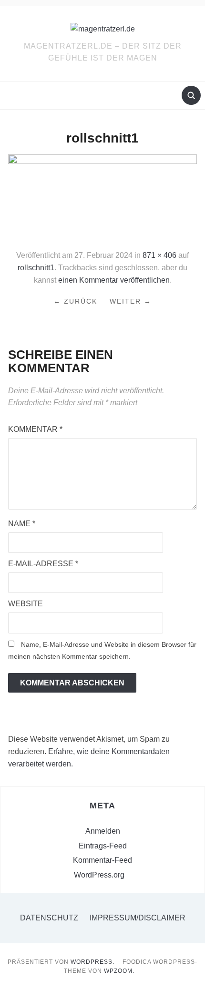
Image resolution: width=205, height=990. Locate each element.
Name (21, 524)
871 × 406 (159, 255)
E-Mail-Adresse (43, 564)
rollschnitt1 (36, 268)
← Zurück (75, 301)
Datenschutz (49, 918)
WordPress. (92, 962)
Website (25, 604)
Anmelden (102, 831)
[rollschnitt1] (102, 198)
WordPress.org (99, 875)
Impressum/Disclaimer (137, 918)
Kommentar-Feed (102, 860)
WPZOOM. (119, 971)
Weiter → (131, 301)
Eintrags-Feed (103, 846)
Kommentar (35, 429)
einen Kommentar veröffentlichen (114, 280)
